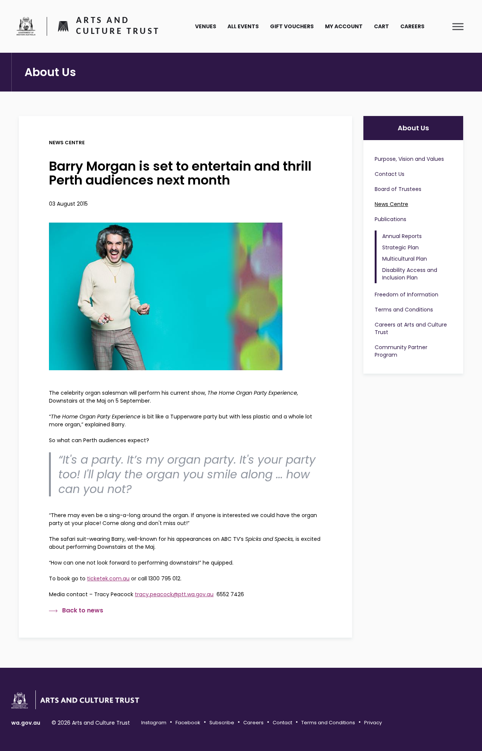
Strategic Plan (400, 247)
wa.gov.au (25, 723)
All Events (243, 26)
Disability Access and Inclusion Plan (409, 273)
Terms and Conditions (404, 309)
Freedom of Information (406, 294)
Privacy (373, 722)
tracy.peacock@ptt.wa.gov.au (174, 594)
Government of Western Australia (26, 26)
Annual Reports (402, 236)
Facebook (187, 722)
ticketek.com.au (108, 578)
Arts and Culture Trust (118, 26)
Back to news (82, 610)
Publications (390, 219)
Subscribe (221, 722)
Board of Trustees (398, 189)
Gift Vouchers (292, 26)
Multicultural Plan (404, 259)
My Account (344, 26)
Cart (381, 26)
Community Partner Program (401, 351)
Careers (412, 26)
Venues (205, 26)
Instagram (153, 722)
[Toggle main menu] (457, 26)
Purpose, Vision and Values (409, 159)
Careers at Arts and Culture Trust (411, 328)
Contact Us (389, 174)
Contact (282, 722)
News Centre (391, 204)
